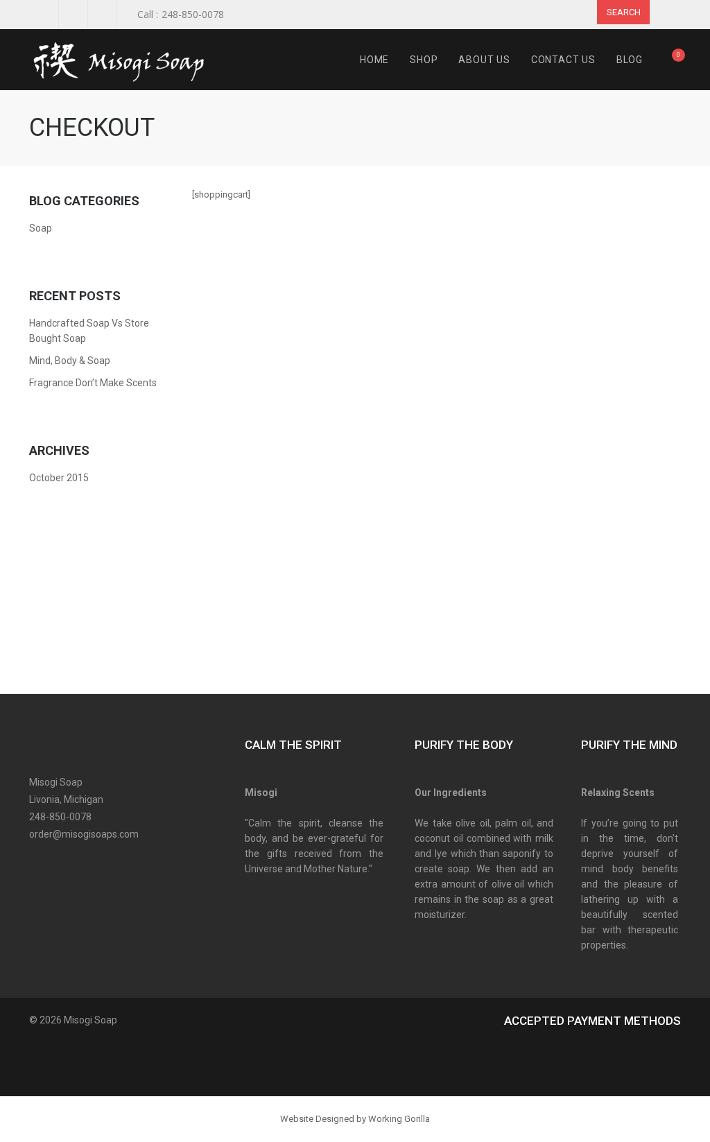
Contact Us (563, 59)
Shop (424, 59)
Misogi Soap (90, 1020)
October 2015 (59, 477)
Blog (629, 59)
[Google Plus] (86, 862)
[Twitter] (62, 862)
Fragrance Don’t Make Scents (93, 382)
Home (374, 59)
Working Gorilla (399, 1119)
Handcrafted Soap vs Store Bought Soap (89, 331)
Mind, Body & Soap (69, 360)
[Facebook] (37, 862)
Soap (40, 228)
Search (624, 12)
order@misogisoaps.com (84, 834)
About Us (484, 59)
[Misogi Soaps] (126, 59)
